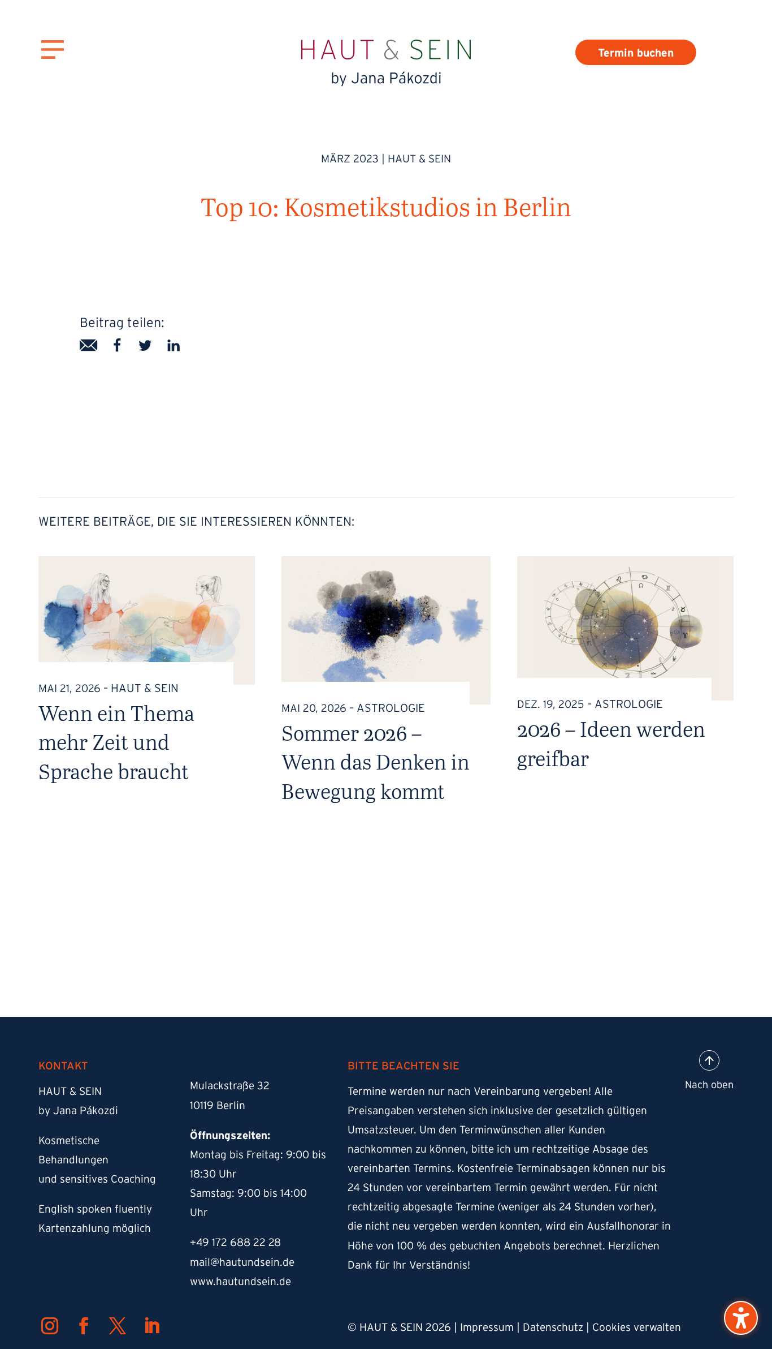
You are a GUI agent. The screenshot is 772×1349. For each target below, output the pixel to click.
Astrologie (391, 708)
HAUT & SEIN (419, 159)
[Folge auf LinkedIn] (151, 1325)
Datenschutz (553, 1327)
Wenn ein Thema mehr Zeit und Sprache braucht (116, 742)
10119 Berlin (217, 1105)
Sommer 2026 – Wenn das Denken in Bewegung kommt (375, 762)
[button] (741, 1318)
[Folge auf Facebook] (83, 1325)
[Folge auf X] (117, 1325)
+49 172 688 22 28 (235, 1242)
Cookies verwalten (636, 1327)
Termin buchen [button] (636, 52)
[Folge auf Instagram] (49, 1325)
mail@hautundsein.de (242, 1262)
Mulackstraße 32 (230, 1086)
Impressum (487, 1327)
